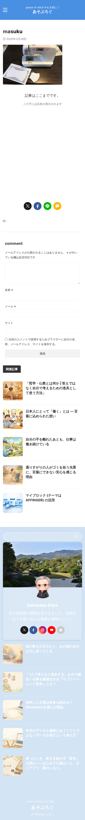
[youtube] (52, 630)
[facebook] (38, 206)
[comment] (57, 206)
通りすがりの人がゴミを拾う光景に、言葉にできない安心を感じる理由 (51, 472)
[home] (61, 630)
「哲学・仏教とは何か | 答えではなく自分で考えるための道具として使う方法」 (51, 388)
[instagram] (42, 630)
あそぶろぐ (42, 11)
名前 (9, 289)
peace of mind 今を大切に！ (42, 801)
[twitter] (28, 206)
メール (10, 306)
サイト (9, 322)
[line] (47, 206)
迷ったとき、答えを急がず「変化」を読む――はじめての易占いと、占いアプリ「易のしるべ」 (52, 763)
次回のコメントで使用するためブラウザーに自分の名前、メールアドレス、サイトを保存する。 (40, 342)
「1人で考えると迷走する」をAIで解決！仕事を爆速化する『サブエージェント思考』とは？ (53, 679)
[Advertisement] (42, 151)
